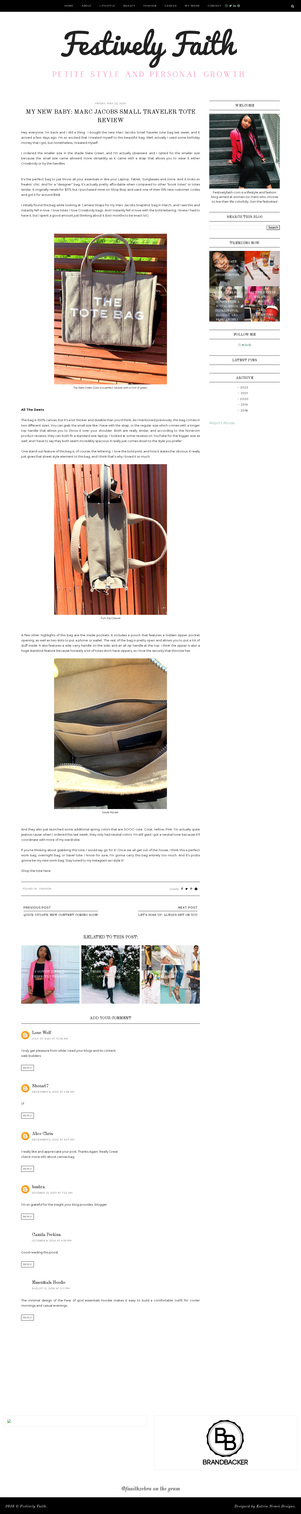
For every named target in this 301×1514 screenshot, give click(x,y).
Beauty (129, 5)
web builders (31, 1056)
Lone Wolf (41, 1033)
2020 (244, 399)
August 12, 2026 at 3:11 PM (51, 1288)
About (87, 5)
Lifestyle (107, 5)
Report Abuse (222, 423)
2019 (244, 404)
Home (69, 5)
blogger (101, 1204)
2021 (244, 393)
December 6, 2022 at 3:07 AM (53, 1139)
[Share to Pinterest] (191, 889)
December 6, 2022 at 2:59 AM (53, 1091)
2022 (244, 387)
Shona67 (40, 1086)
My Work (192, 5)
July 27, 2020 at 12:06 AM (50, 1038)
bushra (38, 1187)
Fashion (150, 5)
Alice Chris (42, 1134)
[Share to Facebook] (182, 889)
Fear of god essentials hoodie (88, 1300)
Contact (215, 5)
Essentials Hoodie (48, 1282)
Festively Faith (33, 1506)
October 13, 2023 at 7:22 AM (52, 1192)
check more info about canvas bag (47, 1157)
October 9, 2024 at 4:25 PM (52, 1240)
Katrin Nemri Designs (275, 1506)
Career (171, 5)
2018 (244, 410)
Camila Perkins (46, 1235)
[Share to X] (186, 889)
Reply (27, 1067)
